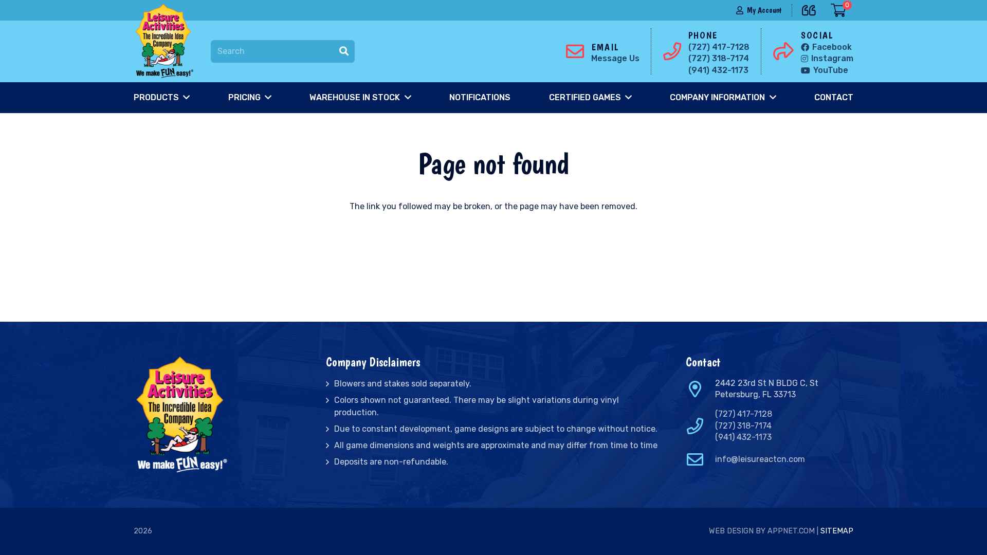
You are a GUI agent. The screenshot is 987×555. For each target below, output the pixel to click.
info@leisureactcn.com (760, 459)
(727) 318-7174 (743, 426)
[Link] (166, 41)
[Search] (344, 51)
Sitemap (836, 531)
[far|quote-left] (811, 8)
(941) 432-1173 (743, 437)
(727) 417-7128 (743, 414)
